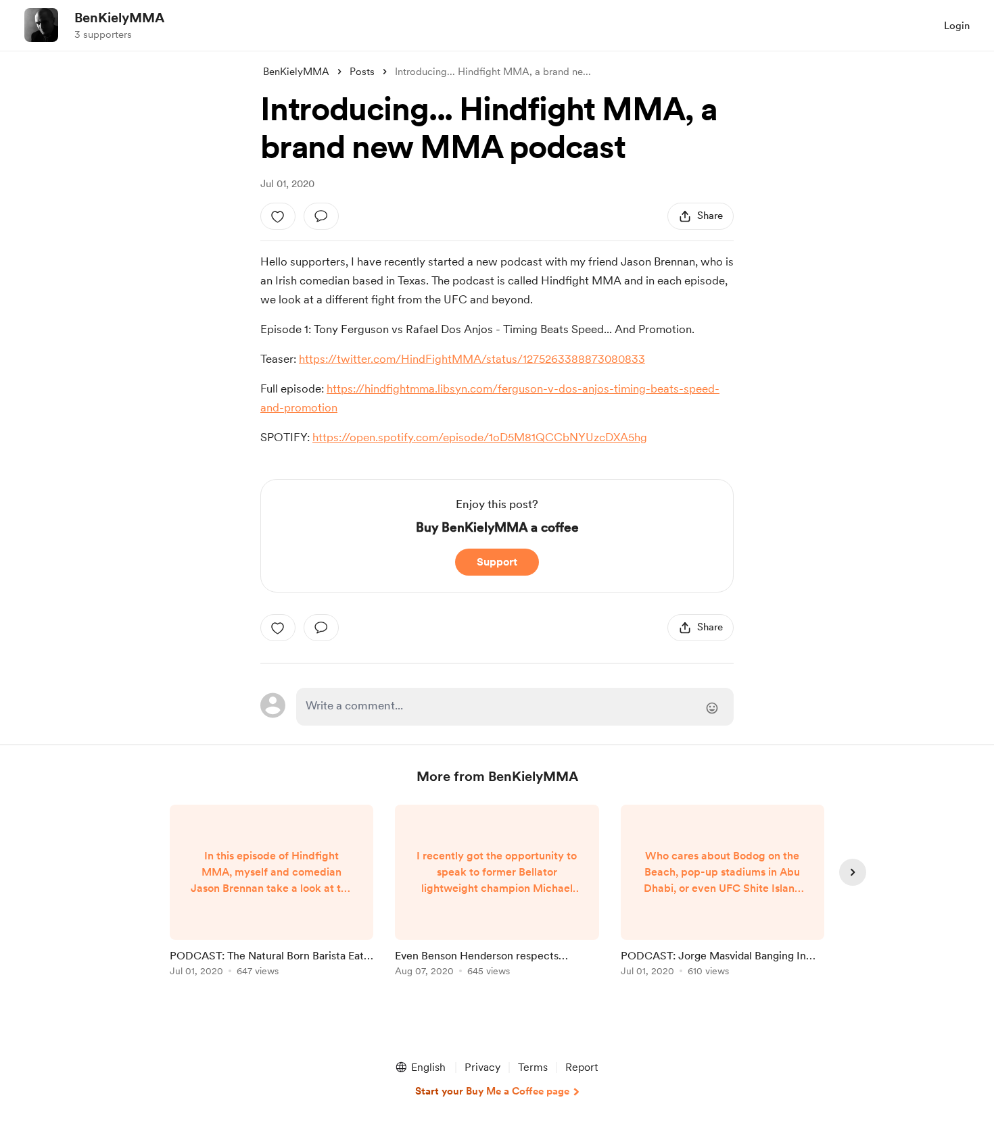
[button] (420, 1067)
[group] (271, 892)
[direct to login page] (515, 707)
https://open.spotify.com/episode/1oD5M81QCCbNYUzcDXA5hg (479, 437)
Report (581, 1067)
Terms (533, 1067)
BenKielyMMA (119, 17)
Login (957, 26)
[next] (852, 872)
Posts (362, 72)
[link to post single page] (271, 892)
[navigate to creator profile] (41, 25)
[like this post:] (277, 216)
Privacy (482, 1067)
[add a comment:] (321, 216)
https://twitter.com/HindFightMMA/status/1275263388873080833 (472, 359)
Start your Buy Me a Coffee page (492, 1091)
